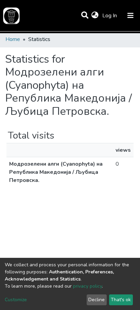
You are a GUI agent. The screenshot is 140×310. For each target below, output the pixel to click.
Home (12, 39)
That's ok (121, 299)
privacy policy (87, 286)
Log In (110, 15)
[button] (95, 16)
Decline (96, 299)
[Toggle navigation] (130, 15)
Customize (16, 299)
